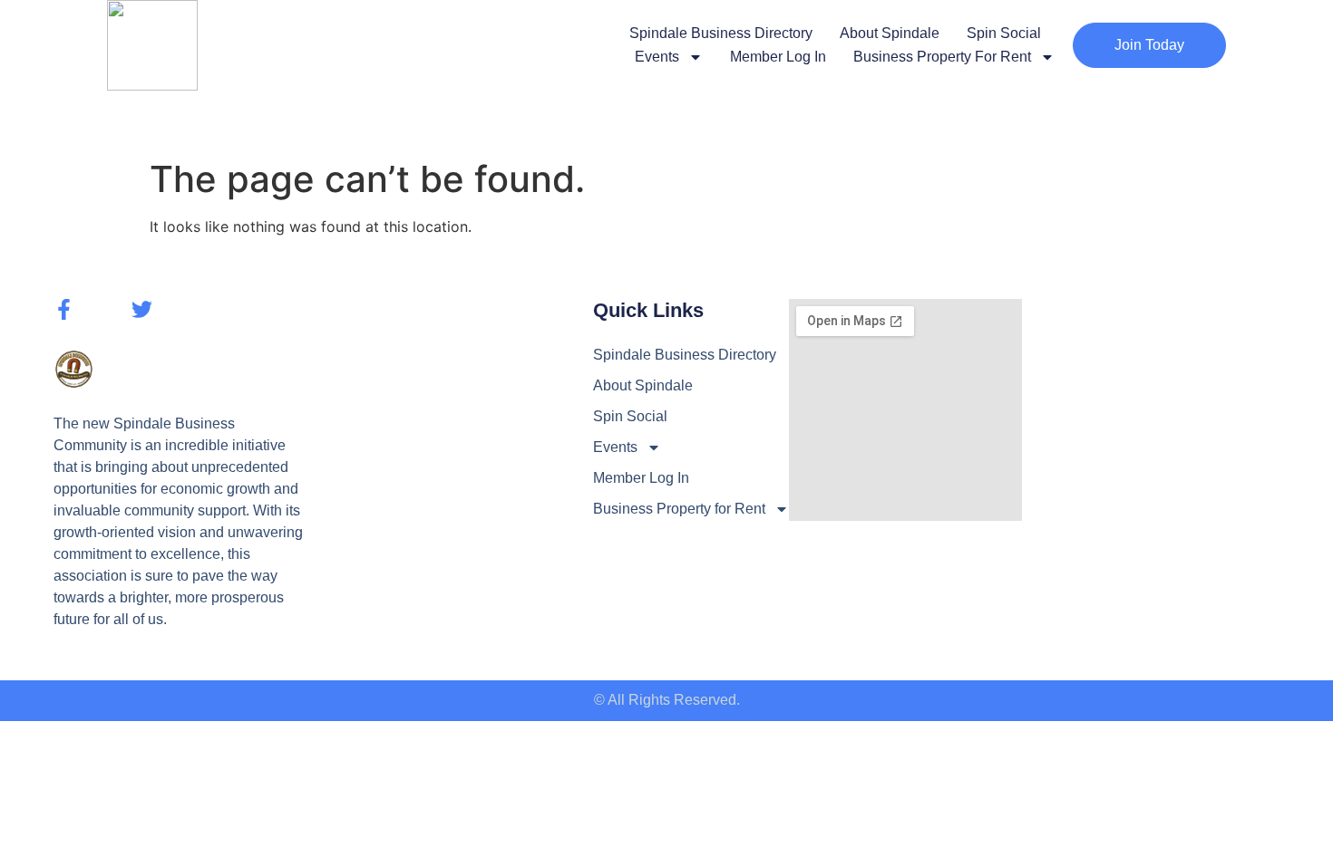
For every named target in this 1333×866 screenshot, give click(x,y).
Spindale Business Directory (720, 33)
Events (657, 56)
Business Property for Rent (942, 56)
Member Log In (778, 56)
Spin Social (1004, 33)
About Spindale (889, 33)
